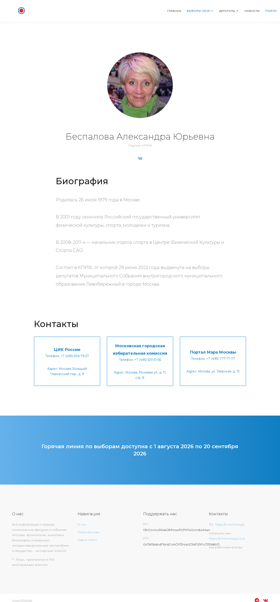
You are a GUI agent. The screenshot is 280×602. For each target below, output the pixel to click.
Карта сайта (87, 540)
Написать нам (88, 532)
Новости (252, 10)
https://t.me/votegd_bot (227, 538)
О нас (82, 524)
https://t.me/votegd (229, 524)
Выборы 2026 (198, 10)
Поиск (271, 10)
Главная (174, 10)
